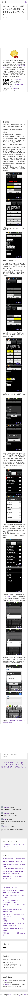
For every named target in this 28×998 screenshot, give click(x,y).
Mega (5, 980)
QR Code (15, 88)
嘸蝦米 (12, 754)
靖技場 (4, 2)
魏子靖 (16, 18)
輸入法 (15, 754)
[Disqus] (14, 787)
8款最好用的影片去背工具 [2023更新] (12, 861)
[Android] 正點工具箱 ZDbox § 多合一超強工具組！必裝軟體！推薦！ (7, 765)
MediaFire (6, 984)
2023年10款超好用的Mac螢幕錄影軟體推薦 (14, 859)
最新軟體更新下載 (10, 888)
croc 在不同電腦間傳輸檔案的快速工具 (13, 869)
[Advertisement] (14, 34)
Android (6, 754)
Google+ (8, 596)
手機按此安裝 (17, 79)
